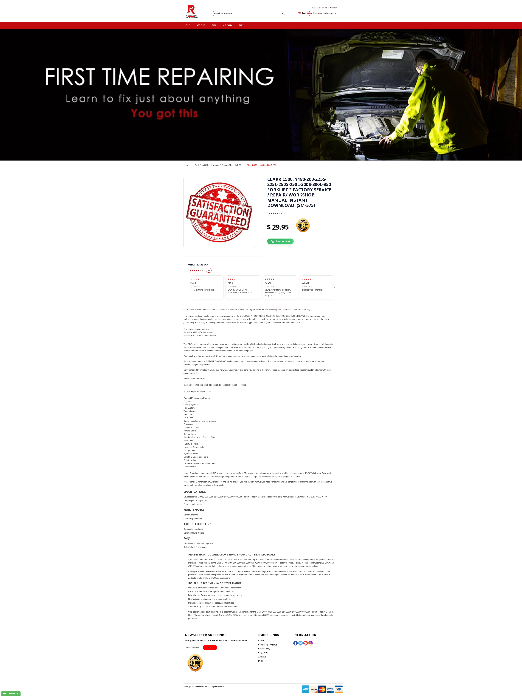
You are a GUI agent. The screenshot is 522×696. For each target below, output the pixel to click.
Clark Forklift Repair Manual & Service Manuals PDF (218, 165)
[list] (263, 287)
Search (261, 641)
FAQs (241, 25)
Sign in (315, 8)
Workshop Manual (276, 309)
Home (187, 25)
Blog (214, 25)
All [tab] (209, 270)
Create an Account (329, 8)
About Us (201, 25)
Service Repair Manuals (268, 645)
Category (227, 25)
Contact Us (263, 653)
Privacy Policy (264, 649)
